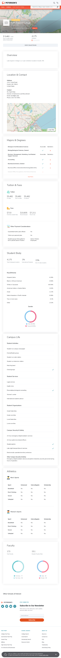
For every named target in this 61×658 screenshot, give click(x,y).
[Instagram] (14, 606)
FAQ (43, 639)
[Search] (54, 3)
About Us (44, 634)
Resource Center (26, 642)
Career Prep (4, 639)
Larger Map (5, 31)
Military (3, 642)
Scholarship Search (26, 639)
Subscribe (32, 620)
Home (2, 7)
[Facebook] (6, 606)
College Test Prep (5, 634)
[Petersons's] (9, 2)
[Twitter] (2, 606)
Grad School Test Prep (6, 636)
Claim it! (35, 28)
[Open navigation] (57, 3)
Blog (43, 642)
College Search (25, 634)
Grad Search (25, 636)
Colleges (8, 7)
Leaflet (42, 10)
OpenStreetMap (50, 10)
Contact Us (44, 636)
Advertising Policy (46, 647)
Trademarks (45, 644)
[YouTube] (10, 606)
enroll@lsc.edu (15, 96)
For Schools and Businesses (8, 647)
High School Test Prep (6, 644)
